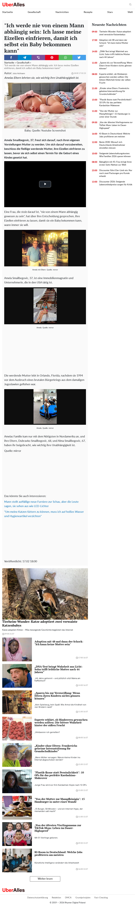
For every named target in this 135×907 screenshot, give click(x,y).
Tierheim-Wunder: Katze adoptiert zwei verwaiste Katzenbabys (115, 33)
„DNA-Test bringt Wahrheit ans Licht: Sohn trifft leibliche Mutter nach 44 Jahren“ (114, 54)
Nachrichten (62, 12)
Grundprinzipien (82, 898)
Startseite (7, 12)
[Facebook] (11, 57)
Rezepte (88, 12)
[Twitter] (79, 57)
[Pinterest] (52, 57)
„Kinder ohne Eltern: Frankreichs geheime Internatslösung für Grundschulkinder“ (114, 91)
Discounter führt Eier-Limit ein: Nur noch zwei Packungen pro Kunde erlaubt (115, 173)
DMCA (68, 898)
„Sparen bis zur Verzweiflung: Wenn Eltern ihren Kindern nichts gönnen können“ (115, 66)
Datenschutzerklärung (37, 898)
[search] (130, 4)
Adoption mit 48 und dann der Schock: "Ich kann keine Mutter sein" (113, 43)
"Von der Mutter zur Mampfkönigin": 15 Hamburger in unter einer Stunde (114, 114)
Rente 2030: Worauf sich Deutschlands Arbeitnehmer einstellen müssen (112, 145)
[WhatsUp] (65, 57)
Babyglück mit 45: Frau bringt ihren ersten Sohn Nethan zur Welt (115, 163)
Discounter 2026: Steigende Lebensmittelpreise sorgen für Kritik (115, 183)
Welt (130, 12)
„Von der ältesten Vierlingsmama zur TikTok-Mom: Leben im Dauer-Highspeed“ (116, 125)
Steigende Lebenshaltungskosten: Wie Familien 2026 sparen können (115, 154)
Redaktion (56, 898)
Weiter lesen (45, 878)
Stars (110, 12)
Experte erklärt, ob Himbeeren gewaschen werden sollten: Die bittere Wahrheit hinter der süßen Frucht (115, 78)
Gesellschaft (34, 12)
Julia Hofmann (19, 74)
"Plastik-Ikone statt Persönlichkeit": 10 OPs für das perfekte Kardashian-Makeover (115, 103)
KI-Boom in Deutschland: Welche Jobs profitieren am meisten (114, 135)
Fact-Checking (101, 898)
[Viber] (38, 57)
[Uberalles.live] (13, 4)
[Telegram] (24, 57)
